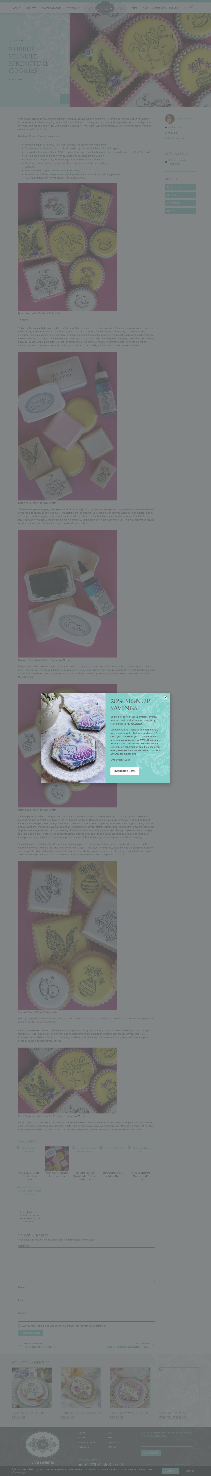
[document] (105, 738)
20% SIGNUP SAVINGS (130, 705)
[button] (166, 697)
